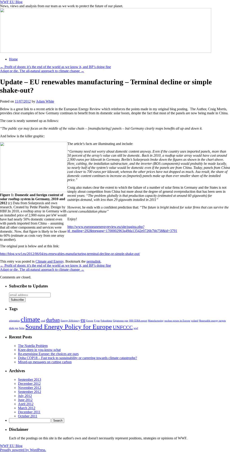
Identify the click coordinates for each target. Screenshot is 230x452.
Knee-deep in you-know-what (39, 350)
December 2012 (29, 383)
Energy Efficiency (70, 320)
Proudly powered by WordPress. (23, 450)
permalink (93, 261)
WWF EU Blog (11, 2)
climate (30, 319)
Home (13, 59)
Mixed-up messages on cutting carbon (45, 362)
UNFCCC (123, 327)
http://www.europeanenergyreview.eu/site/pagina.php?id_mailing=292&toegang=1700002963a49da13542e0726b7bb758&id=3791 (122, 229)
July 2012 (25, 396)
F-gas (97, 320)
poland (194, 320)
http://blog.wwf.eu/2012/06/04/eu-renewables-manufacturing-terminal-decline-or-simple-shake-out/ (70, 254)
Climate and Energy (49, 261)
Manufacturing (156, 320)
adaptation (14, 320)
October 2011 (27, 416)
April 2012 (25, 404)
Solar (21, 328)
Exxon (89, 320)
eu (83, 320)
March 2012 (26, 408)
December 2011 (29, 412)
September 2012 (29, 392)
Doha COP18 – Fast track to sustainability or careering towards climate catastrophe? (77, 358)
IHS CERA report (138, 320)
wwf (136, 328)
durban (53, 320)
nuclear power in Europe (177, 320)
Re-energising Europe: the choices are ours (48, 354)
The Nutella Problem (33, 346)
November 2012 (29, 388)
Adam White (45, 101)
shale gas (13, 328)
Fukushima (106, 320)
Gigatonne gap (120, 320)
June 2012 (25, 400)
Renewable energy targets (212, 320)
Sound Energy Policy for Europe (68, 326)
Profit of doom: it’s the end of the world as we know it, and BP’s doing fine (55, 67)
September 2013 (29, 379)
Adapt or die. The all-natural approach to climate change (42, 71)
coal (43, 320)
